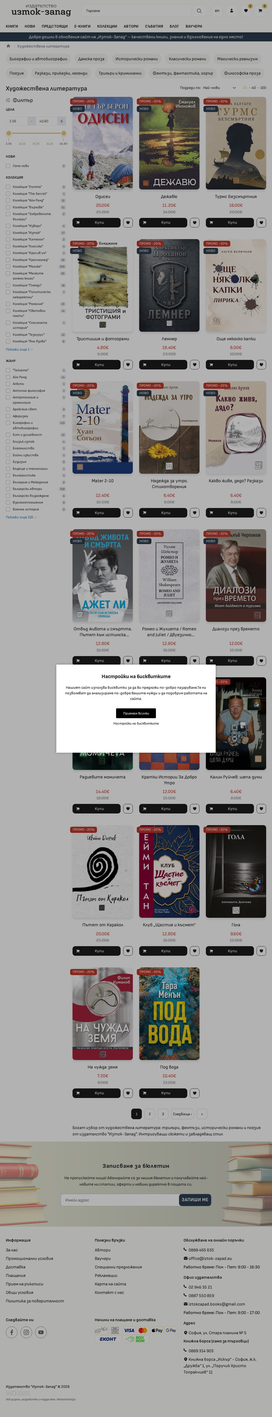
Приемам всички (136, 713)
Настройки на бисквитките (136, 723)
